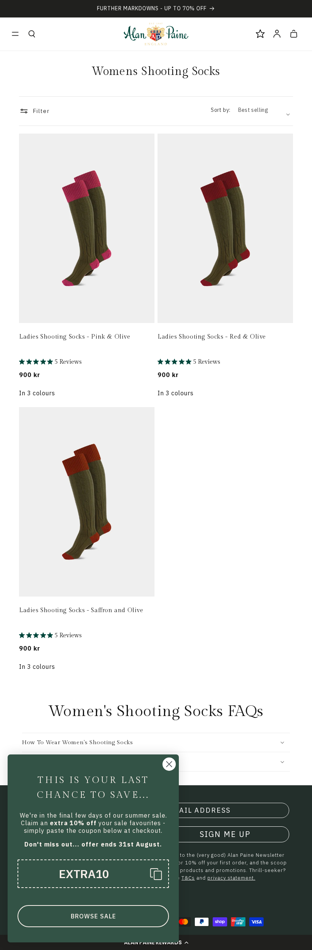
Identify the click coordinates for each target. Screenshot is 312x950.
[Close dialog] (169, 764)
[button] (15, 33)
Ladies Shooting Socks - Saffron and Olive (81, 610)
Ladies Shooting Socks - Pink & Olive (75, 337)
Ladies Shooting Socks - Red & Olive (212, 337)
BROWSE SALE (93, 916)
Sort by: (220, 110)
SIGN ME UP (225, 834)
